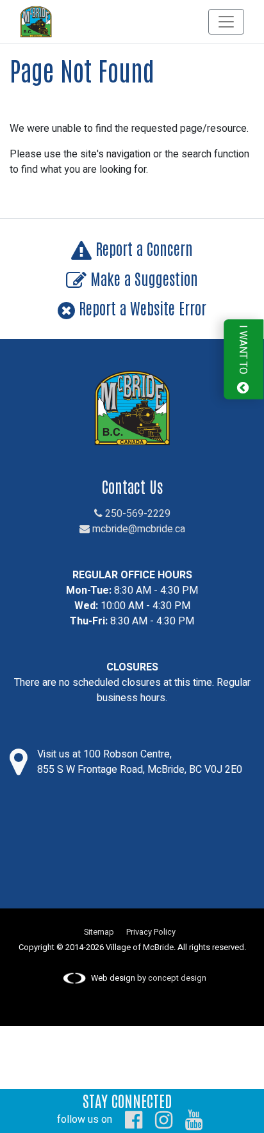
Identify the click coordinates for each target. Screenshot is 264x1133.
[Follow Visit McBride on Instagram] (163, 1119)
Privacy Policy (151, 932)
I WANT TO (243, 351)
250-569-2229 (136, 513)
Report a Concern (142, 248)
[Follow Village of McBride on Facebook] (133, 1119)
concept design (177, 978)
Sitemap (99, 932)
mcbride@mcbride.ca (137, 529)
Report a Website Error (140, 307)
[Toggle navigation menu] (226, 22)
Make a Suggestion (142, 278)
